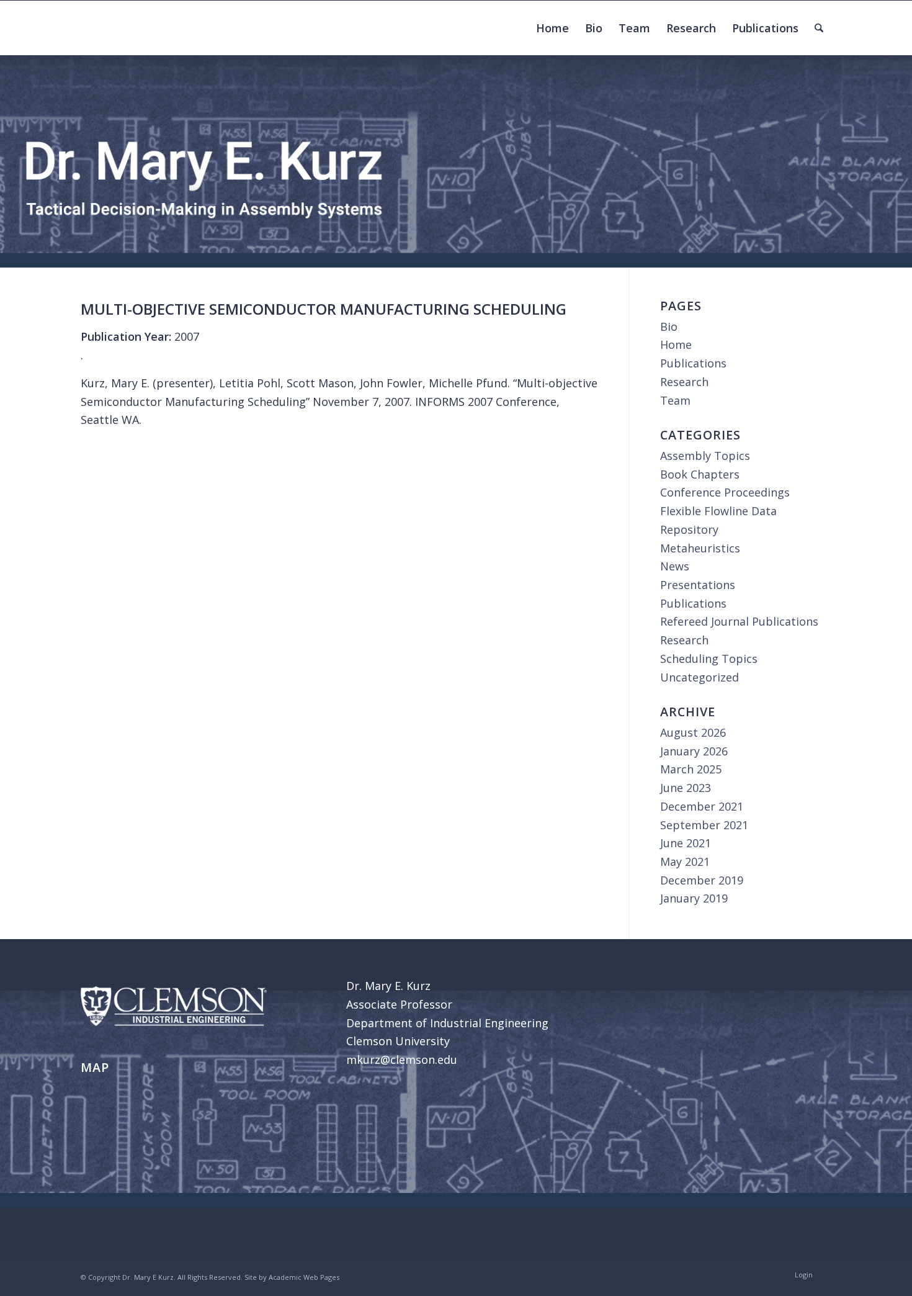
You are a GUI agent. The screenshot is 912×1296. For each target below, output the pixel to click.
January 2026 (694, 751)
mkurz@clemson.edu (401, 1059)
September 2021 (704, 824)
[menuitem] (552, 28)
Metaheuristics (700, 548)
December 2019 (701, 880)
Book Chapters (700, 474)
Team (675, 400)
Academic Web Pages (304, 1277)
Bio (668, 326)
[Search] (819, 28)
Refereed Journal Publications (739, 621)
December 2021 (701, 806)
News (674, 566)
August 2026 (693, 732)
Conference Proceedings (725, 492)
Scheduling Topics (709, 658)
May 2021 (685, 861)
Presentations (697, 584)
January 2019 (694, 898)
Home (676, 344)
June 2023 (685, 787)
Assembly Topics (705, 455)
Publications (693, 363)
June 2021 (685, 842)
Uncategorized (699, 677)
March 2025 (691, 769)
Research (684, 381)
